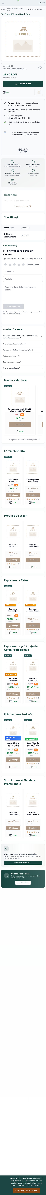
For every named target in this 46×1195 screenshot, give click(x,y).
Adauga (21, 424)
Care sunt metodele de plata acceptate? (18, 350)
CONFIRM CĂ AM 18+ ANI (26, 1190)
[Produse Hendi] (38, 92)
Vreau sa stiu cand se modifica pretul (14, 69)
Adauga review (13, 306)
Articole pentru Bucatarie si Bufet (14, 9)
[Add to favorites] (40, 68)
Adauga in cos (24, 83)
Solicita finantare (30, 135)
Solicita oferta (23, 883)
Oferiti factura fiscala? (11, 368)
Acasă (3, 9)
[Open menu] (3, 3)
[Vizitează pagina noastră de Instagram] (25, 150)
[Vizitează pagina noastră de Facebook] (20, 150)
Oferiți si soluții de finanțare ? (14, 344)
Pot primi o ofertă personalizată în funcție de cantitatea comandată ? (20, 336)
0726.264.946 (19, 118)
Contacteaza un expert (21, 863)
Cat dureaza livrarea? (11, 356)
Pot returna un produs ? (12, 362)
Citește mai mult (23, 206)
